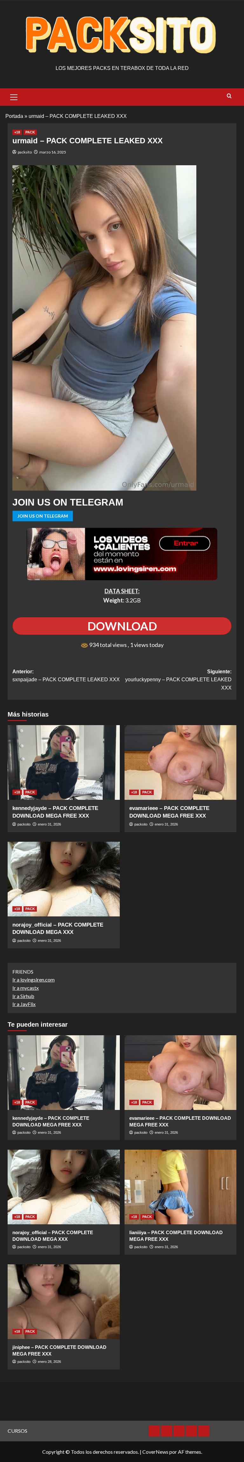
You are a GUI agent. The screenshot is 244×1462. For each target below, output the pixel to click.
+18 (17, 132)
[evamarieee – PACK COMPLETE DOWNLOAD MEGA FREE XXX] (181, 762)
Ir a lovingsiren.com (33, 979)
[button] (14, 96)
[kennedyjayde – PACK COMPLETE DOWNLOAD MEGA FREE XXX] (64, 762)
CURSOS (17, 1431)
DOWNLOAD (122, 626)
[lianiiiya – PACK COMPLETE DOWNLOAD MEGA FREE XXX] (181, 1187)
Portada (14, 116)
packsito (25, 152)
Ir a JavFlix (24, 1004)
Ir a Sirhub (23, 996)
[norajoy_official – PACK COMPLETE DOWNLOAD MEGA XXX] (64, 879)
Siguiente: (178, 679)
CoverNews (155, 1452)
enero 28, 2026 (49, 1361)
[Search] (229, 96)
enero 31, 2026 (49, 824)
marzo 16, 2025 (52, 152)
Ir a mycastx (25, 988)
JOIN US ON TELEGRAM (42, 516)
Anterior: (66, 676)
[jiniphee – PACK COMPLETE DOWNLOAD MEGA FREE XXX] (64, 1301)
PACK (30, 132)
